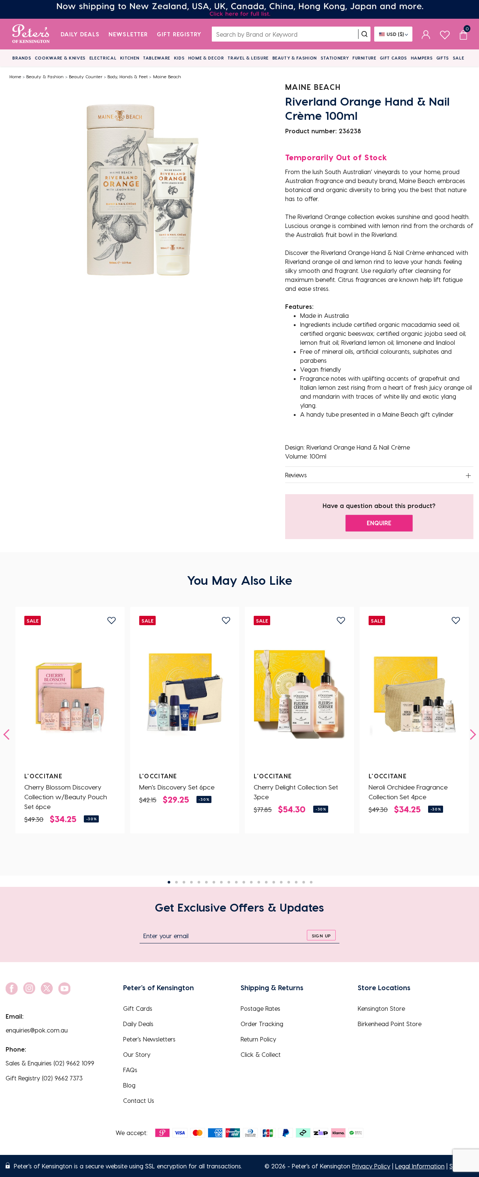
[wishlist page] (445, 34)
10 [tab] (236, 882)
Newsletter (128, 34)
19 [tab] (303, 882)
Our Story (136, 1054)
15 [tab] (273, 882)
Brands (21, 57)
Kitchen (130, 57)
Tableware (156, 57)
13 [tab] (258, 882)
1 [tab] (169, 882)
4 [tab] (191, 882)
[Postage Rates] (239, 9)
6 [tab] (206, 882)
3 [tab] (184, 882)
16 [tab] (281, 882)
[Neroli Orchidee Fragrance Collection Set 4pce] (414, 694)
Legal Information (420, 1166)
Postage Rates (260, 1008)
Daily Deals (80, 34)
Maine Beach (167, 76)
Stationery (335, 57)
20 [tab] (311, 882)
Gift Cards (393, 57)
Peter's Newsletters (149, 1039)
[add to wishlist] (111, 620)
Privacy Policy (371, 1166)
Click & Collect (261, 1054)
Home (15, 76)
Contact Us (138, 1100)
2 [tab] (176, 882)
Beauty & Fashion (294, 57)
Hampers (422, 57)
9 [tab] (229, 882)
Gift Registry (179, 34)
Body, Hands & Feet (127, 76)
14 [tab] (266, 882)
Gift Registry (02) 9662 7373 (44, 1078)
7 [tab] (214, 882)
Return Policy (258, 1039)
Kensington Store (381, 1008)
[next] (471, 734)
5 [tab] (199, 882)
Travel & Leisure (248, 57)
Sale (458, 57)
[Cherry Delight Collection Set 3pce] (299, 694)
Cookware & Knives (60, 57)
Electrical (103, 57)
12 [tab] (251, 882)
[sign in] (426, 34)
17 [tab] (288, 882)
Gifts (442, 57)
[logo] (31, 34)
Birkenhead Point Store (389, 1023)
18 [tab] (296, 882)
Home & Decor (206, 57)
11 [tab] (243, 882)
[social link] (12, 988)
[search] (364, 34)
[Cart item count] (463, 34)
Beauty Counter (86, 76)
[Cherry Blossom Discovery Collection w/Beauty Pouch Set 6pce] (70, 694)
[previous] (8, 734)
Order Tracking (262, 1023)
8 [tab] (221, 882)
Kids (179, 57)
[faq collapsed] (468, 475)
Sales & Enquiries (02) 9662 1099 (50, 1063)
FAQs (130, 1069)
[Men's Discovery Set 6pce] (185, 694)
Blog (129, 1085)
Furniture (364, 57)
